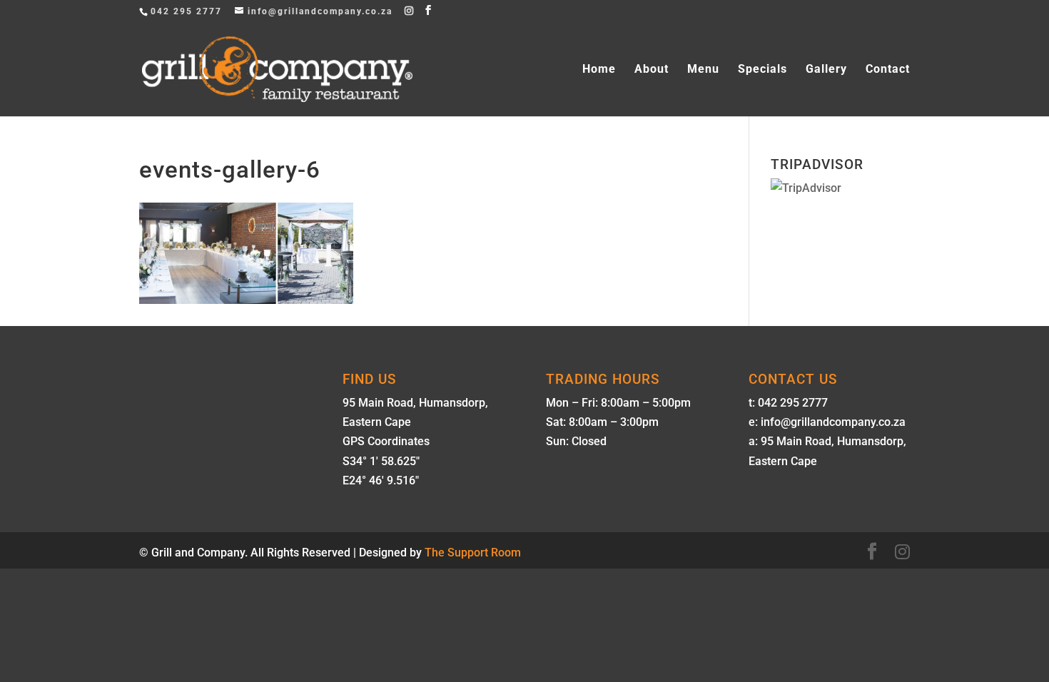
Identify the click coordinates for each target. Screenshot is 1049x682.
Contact (888, 70)
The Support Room (473, 552)
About (651, 70)
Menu (703, 70)
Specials (762, 70)
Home (599, 70)
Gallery (826, 70)
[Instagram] (410, 11)
